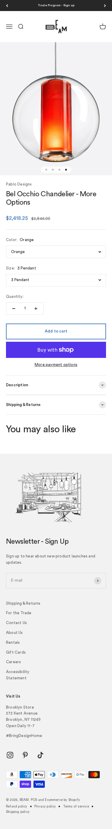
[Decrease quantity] (13, 309)
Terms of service (76, 806)
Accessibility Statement (18, 675)
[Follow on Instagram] (10, 755)
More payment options (56, 365)
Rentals (13, 642)
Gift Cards (16, 652)
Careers (13, 662)
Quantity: (15, 296)
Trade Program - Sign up (56, 5)
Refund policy (16, 806)
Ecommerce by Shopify (62, 800)
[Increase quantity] (35, 309)
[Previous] (7, 5)
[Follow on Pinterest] (25, 755)
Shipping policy (18, 811)
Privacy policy (45, 806)
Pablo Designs (19, 184)
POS (34, 800)
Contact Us (16, 623)
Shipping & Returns (23, 603)
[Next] (105, 5)
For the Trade (19, 613)
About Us (14, 633)
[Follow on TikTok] (40, 755)
